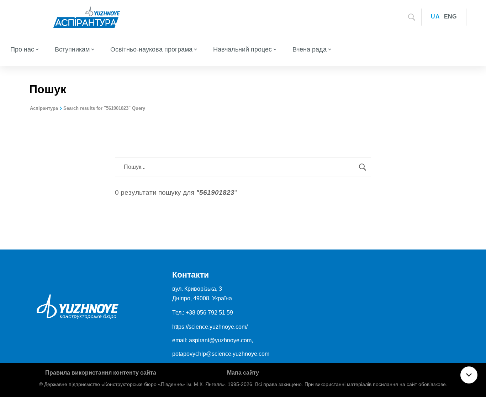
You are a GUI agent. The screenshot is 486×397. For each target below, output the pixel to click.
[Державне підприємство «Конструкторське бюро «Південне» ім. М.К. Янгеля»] (86, 16)
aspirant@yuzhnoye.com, (221, 340)
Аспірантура (44, 108)
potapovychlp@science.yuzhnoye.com (220, 354)
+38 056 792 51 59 (209, 313)
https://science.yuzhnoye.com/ (210, 327)
